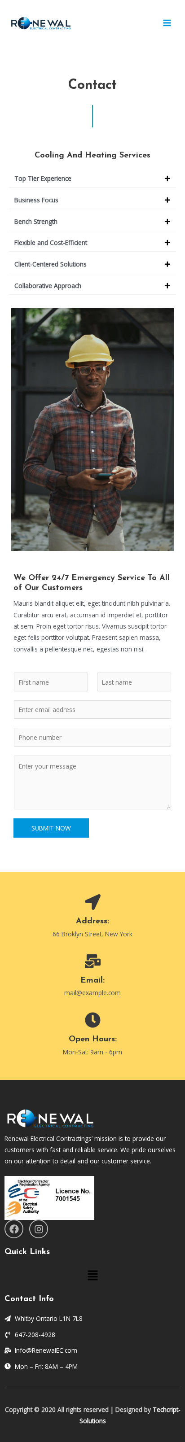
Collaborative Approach (47, 285)
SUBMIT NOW (51, 828)
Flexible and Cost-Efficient (50, 242)
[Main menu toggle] (167, 23)
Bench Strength (35, 221)
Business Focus (36, 200)
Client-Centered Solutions (50, 264)
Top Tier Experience (42, 178)
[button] (92, 179)
